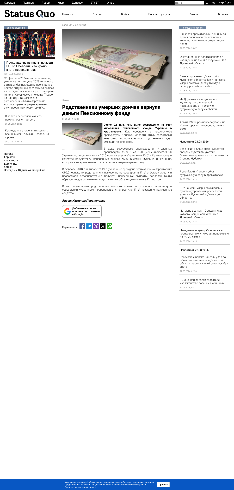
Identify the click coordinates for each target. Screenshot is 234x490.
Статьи (97, 14)
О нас (110, 2)
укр (221, 2)
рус (229, 2)
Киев (61, 2)
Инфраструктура (159, 14)
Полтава (28, 2)
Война (125, 14)
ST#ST (94, 2)
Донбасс (77, 2)
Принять (163, 484)
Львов (46, 2)
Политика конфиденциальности (80, 487)
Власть (194, 14)
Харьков (9, 2)
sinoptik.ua (38, 170)
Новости (67, 14)
